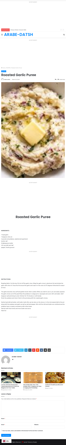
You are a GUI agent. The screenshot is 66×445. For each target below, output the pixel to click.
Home (3, 67)
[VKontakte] (41, 350)
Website (36, 424)
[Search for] (64, 35)
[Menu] (2, 35)
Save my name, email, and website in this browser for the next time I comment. (23, 430)
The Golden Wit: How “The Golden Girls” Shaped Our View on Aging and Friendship (32, 386)
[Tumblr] (29, 350)
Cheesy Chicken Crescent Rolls (18, 29)
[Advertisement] (33, 16)
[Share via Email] (45, 350)
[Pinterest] (33, 350)
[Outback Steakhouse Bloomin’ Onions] (55, 377)
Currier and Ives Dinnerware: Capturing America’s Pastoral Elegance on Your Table (10, 386)
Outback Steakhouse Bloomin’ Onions (54, 385)
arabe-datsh (7, 79)
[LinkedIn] (26, 350)
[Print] (49, 350)
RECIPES (8, 67)
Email (3, 424)
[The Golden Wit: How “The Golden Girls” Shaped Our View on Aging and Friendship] (33, 377)
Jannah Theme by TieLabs (30, 442)
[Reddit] (37, 350)
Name (3, 418)
